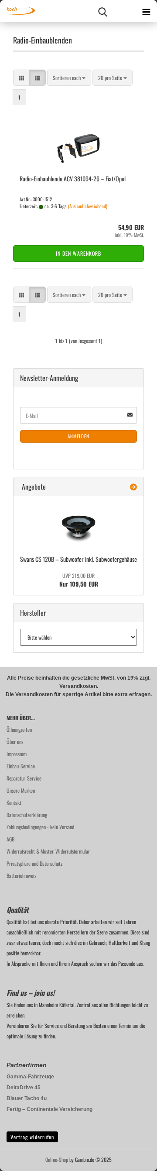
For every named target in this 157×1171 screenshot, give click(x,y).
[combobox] (69, 78)
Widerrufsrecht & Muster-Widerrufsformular (48, 851)
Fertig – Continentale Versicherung (49, 1109)
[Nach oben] (133, 1158)
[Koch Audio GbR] (17, 11)
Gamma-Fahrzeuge (30, 1077)
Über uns (15, 741)
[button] (21, 78)
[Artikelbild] (78, 524)
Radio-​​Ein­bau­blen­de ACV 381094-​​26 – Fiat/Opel (73, 178)
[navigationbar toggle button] (146, 11)
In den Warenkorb (78, 253)
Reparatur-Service (24, 778)
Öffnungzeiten (19, 729)
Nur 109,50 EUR (78, 580)
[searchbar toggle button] (102, 11)
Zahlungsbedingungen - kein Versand (40, 827)
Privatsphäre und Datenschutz (34, 863)
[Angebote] (133, 487)
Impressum (17, 753)
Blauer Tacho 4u (27, 1098)
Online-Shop (56, 1159)
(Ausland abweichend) (87, 206)
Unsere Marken (21, 790)
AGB (10, 839)
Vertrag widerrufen (32, 1137)
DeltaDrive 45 (24, 1087)
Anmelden (78, 436)
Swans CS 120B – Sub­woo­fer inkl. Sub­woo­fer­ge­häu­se (78, 559)
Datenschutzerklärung (27, 814)
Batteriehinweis (21, 875)
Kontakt (14, 802)
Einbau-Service (21, 766)
